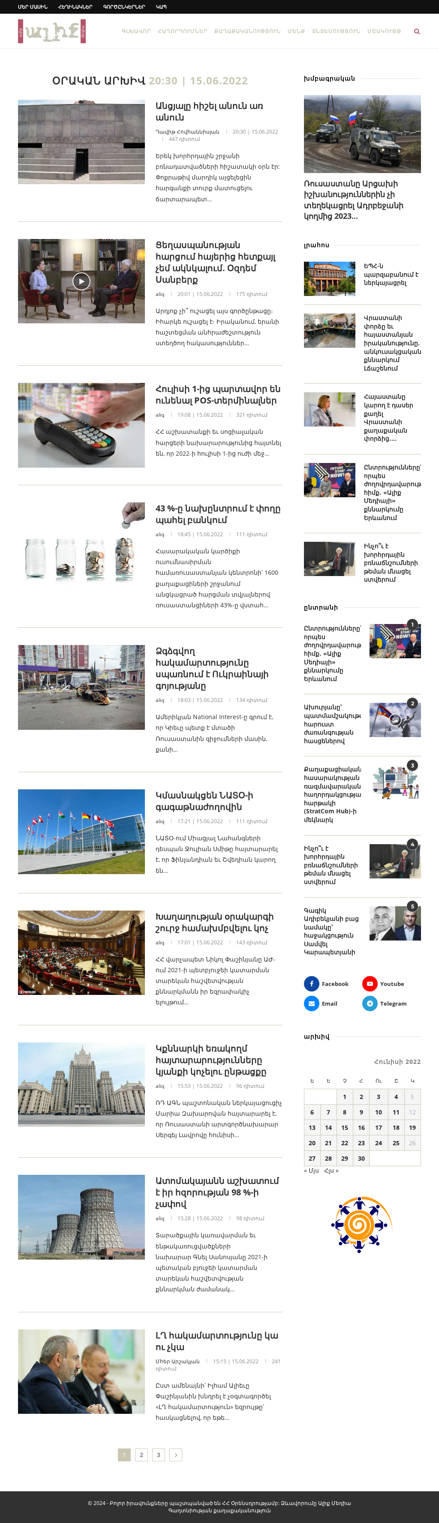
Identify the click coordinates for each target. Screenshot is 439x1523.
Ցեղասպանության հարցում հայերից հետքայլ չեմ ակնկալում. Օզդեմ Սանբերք (215, 262)
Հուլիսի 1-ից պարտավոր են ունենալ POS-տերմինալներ (218, 394)
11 (396, 1112)
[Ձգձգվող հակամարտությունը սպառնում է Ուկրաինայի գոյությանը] (81, 687)
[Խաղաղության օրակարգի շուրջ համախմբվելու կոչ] (81, 953)
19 (412, 1127)
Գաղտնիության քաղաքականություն (219, 1510)
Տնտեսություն (336, 31)
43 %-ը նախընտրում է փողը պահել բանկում (218, 514)
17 (378, 1127)
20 (312, 1143)
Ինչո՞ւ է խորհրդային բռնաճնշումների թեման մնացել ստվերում (391, 562)
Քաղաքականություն (247, 31)
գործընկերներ (124, 6)
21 (328, 1143)
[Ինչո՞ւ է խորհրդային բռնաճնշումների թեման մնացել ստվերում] (329, 559)
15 (344, 1127)
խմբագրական (329, 78)
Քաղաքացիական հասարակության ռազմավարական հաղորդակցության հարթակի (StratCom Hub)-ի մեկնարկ (332, 794)
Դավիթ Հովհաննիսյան (188, 131)
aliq (160, 294)
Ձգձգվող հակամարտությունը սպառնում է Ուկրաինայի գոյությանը (212, 668)
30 (361, 1158)
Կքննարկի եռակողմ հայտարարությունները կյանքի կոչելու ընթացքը (211, 1059)
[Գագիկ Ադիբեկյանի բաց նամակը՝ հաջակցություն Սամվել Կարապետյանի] (395, 923)
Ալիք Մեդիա (334, 1503)
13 (312, 1127)
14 (328, 1127)
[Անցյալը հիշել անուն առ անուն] (81, 142)
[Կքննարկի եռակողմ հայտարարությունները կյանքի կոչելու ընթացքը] (81, 1084)
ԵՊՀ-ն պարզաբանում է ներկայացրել (391, 274)
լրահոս (317, 245)
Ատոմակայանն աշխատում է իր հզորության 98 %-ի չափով (217, 1192)
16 (361, 1127)
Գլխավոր (136, 31)
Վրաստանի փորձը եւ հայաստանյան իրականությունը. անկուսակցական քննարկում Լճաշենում (392, 343)
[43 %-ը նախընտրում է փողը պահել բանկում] (81, 544)
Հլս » (331, 1170)
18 (396, 1127)
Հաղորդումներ (182, 31)
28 (328, 1158)
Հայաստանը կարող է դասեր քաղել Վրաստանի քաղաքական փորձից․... (388, 417)
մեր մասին (33, 6)
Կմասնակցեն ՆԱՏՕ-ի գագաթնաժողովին (204, 800)
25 (396, 1143)
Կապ (161, 6)
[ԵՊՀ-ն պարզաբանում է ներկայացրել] (329, 279)
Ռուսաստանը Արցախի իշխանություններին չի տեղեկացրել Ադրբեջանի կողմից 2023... (353, 199)
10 (378, 1112)
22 (344, 1143)
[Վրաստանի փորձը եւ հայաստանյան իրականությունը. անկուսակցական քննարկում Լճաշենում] (329, 331)
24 (378, 1143)
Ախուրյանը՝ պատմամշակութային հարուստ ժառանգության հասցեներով (332, 723)
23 (361, 1143)
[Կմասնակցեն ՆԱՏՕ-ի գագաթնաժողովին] (81, 831)
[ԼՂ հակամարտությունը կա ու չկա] (81, 1371)
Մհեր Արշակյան (178, 1361)
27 (312, 1158)
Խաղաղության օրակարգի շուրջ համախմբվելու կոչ (215, 922)
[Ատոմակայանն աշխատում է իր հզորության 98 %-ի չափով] (81, 1217)
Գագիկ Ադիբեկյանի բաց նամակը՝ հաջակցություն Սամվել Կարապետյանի (331, 931)
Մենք (296, 31)
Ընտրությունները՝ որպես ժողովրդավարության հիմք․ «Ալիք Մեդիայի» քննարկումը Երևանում (392, 492)
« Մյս (311, 1170)
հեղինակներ (75, 6)
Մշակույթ (384, 31)
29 (344, 1158)
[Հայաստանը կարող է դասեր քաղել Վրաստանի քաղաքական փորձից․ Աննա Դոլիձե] (329, 409)
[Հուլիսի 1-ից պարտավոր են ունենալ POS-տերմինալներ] (81, 425)
